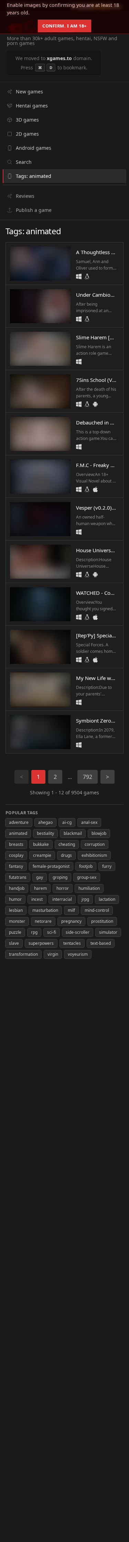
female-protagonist (51, 866)
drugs (66, 855)
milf (71, 910)
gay (39, 877)
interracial (62, 899)
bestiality (45, 833)
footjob (86, 866)
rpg (34, 932)
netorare (43, 921)
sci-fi (51, 932)
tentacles (72, 943)
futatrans (17, 877)
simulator (108, 932)
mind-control (97, 910)
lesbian (16, 910)
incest (37, 899)
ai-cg (67, 822)
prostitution (102, 921)
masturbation (45, 910)
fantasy (16, 866)
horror (62, 888)
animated (18, 833)
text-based (100, 943)
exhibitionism (94, 855)
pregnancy (71, 921)
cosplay (16, 855)
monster (17, 921)
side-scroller (77, 932)
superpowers (41, 943)
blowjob (99, 833)
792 (87, 777)
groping (60, 877)
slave (14, 943)
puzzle (15, 932)
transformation (23, 954)
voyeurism (78, 954)
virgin (52, 954)
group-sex (86, 877)
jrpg (85, 899)
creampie (42, 855)
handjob (16, 888)
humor (15, 899)
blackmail (73, 833)
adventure (19, 822)
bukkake (41, 844)
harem (40, 888)
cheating (66, 844)
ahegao (45, 822)
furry (106, 866)
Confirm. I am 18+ (64, 26)
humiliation (89, 888)
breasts (16, 844)
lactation (107, 899)
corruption (95, 844)
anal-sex (89, 822)
